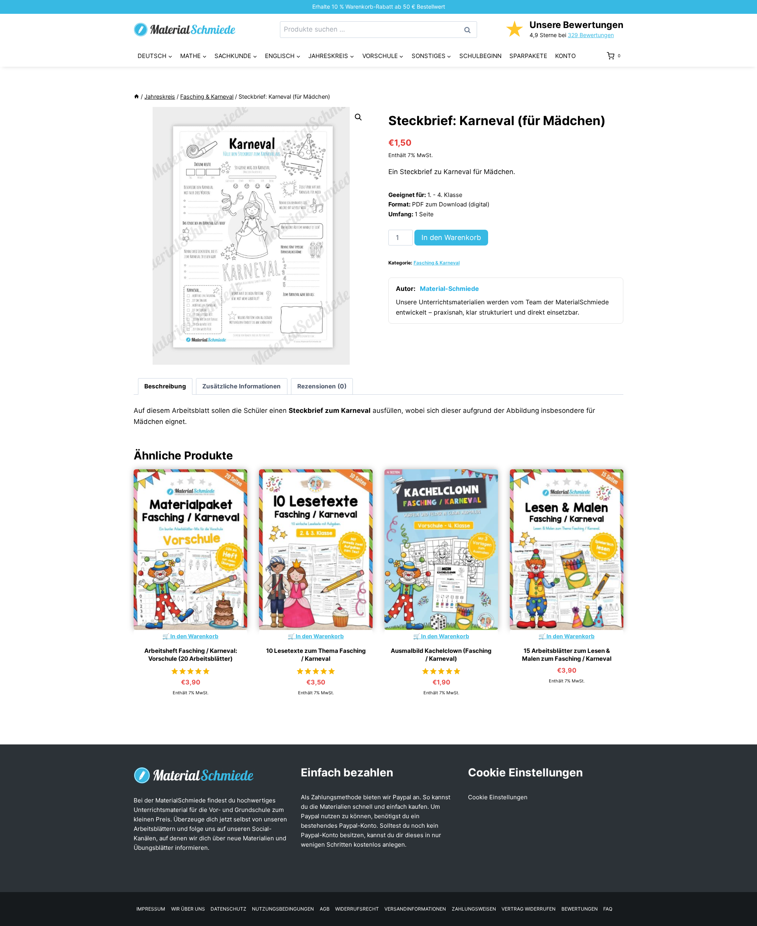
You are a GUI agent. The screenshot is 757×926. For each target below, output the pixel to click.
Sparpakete (528, 56)
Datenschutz (228, 909)
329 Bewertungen (591, 35)
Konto (565, 56)
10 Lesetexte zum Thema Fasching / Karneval (316, 654)
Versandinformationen (415, 909)
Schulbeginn (480, 56)
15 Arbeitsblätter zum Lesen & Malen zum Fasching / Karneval (567, 654)
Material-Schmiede (449, 288)
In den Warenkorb (451, 237)
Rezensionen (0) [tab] (322, 386)
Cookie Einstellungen (498, 797)
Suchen (469, 30)
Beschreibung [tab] (165, 386)
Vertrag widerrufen (529, 909)
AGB (325, 909)
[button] (358, 117)
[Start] (136, 96)
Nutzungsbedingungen (283, 909)
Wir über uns (188, 909)
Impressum (150, 909)
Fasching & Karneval (437, 263)
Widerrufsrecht (357, 909)
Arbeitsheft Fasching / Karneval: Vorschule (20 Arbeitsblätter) (190, 654)
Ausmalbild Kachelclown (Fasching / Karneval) (441, 654)
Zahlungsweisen (474, 909)
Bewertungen (579, 909)
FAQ (607, 909)
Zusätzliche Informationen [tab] (241, 386)
